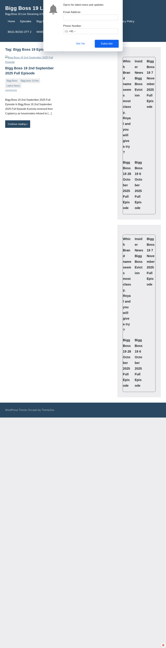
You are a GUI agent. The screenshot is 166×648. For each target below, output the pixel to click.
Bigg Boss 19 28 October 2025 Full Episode (127, 185)
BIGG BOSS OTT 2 (19, 31)
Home (11, 21)
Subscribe (107, 43)
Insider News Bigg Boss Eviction (139, 78)
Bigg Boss (12, 80)
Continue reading (17, 124)
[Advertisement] (83, 509)
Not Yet (80, 43)
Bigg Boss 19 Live (27, 8)
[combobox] (69, 31)
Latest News (13, 85)
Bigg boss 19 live (30, 80)
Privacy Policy (125, 21)
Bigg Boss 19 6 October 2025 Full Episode (138, 185)
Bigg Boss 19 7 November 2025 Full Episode (151, 83)
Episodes (25, 21)
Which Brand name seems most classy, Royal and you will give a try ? (127, 106)
